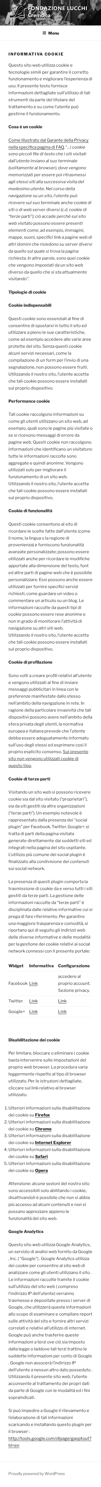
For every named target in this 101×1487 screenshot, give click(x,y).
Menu (53, 33)
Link (33, 983)
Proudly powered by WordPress (36, 1473)
